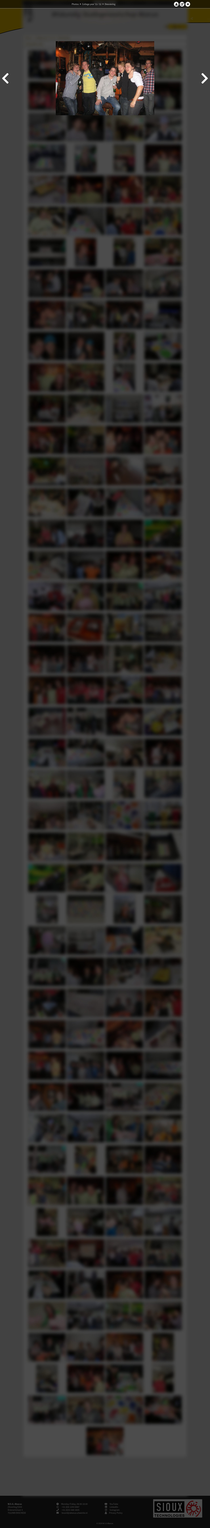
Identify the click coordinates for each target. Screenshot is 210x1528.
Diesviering (110, 4)
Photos (75, 4)
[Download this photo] (176, 4)
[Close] (187, 4)
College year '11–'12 (91, 4)
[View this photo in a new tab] (182, 4)
